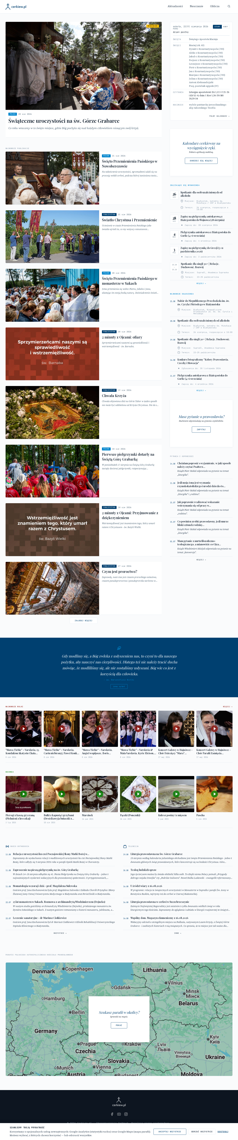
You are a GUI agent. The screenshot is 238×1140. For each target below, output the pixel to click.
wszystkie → (60, 933)
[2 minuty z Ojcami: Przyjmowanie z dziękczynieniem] (84, 529)
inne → (177, 933)
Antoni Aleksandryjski (201, 82)
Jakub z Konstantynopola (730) (206, 56)
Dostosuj (223, 1131)
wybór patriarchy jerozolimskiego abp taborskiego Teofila (207, 106)
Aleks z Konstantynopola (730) (206, 52)
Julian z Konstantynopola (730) (206, 78)
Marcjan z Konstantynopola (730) (207, 75)
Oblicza (215, 6)
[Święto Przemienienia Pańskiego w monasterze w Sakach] (84, 295)
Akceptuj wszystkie (170, 1132)
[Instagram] (126, 1114)
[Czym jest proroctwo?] (84, 588)
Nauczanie (196, 6)
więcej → (201, 283)
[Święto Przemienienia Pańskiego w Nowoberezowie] (84, 178)
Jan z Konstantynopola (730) (204, 71)
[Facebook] (112, 1114)
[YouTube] (119, 1114)
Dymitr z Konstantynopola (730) (206, 49)
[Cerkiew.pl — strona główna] (16, 6)
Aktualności (175, 6)
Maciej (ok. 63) (196, 45)
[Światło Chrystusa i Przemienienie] (84, 236)
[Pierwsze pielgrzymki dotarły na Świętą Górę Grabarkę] (84, 471)
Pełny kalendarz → (219, 116)
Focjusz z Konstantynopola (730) (207, 60)
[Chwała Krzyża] (84, 412)
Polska (13, 114)
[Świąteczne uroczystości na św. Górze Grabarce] (84, 80)
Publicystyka (109, 214)
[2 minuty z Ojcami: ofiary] (84, 353)
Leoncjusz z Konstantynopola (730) (208, 63)
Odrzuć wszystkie (202, 1131)
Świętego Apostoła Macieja (203, 39)
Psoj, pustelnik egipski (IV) (203, 86)
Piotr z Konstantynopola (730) (205, 67)
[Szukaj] (229, 6)
